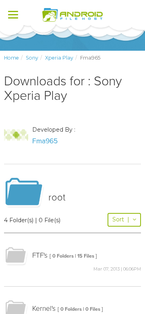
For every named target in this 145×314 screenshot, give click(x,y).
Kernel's (44, 308)
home (11, 58)
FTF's (40, 255)
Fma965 (45, 141)
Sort (120, 219)
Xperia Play (59, 58)
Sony (32, 58)
